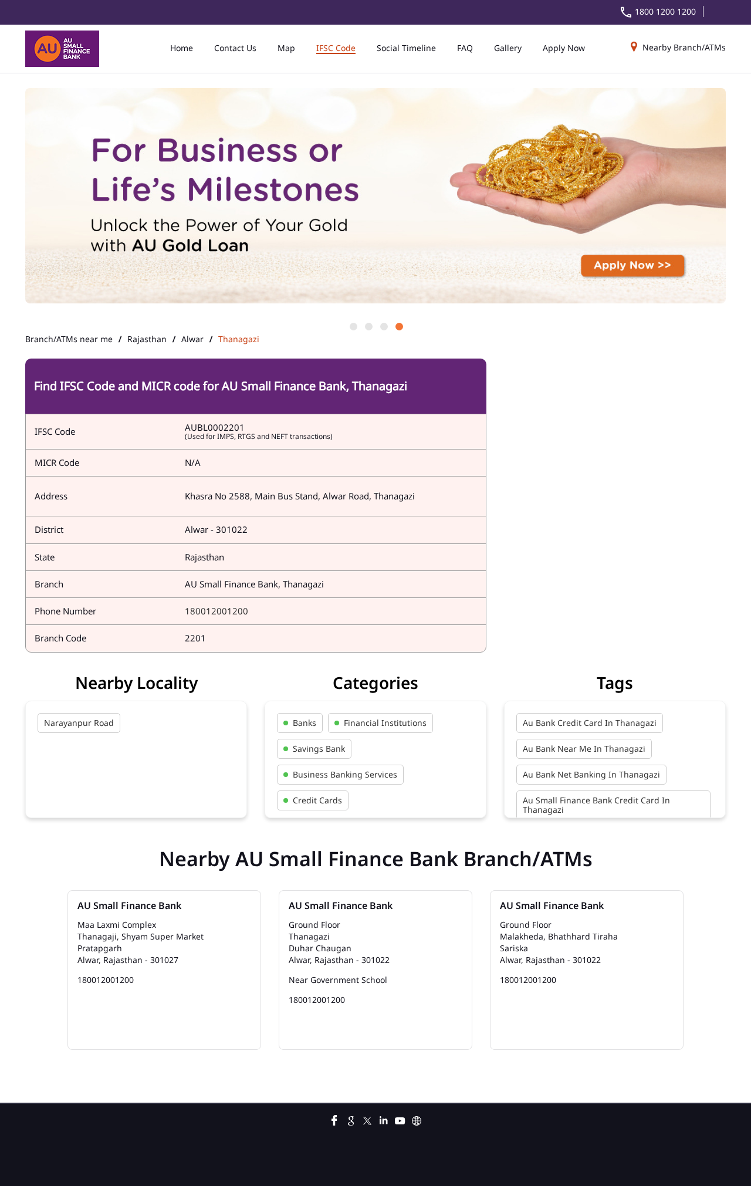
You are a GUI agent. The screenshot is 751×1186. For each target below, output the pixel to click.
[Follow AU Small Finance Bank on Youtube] (400, 1119)
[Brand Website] (416, 1119)
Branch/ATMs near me (69, 339)
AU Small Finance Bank (129, 905)
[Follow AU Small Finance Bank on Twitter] (367, 1119)
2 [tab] (368, 326)
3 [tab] (383, 326)
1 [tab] (353, 326)
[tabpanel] (375, 196)
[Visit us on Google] (351, 1119)
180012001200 (216, 611)
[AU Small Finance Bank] (62, 49)
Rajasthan (147, 339)
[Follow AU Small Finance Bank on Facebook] (334, 1119)
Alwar (192, 339)
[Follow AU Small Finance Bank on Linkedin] (384, 1119)
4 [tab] (398, 326)
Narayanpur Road (79, 722)
